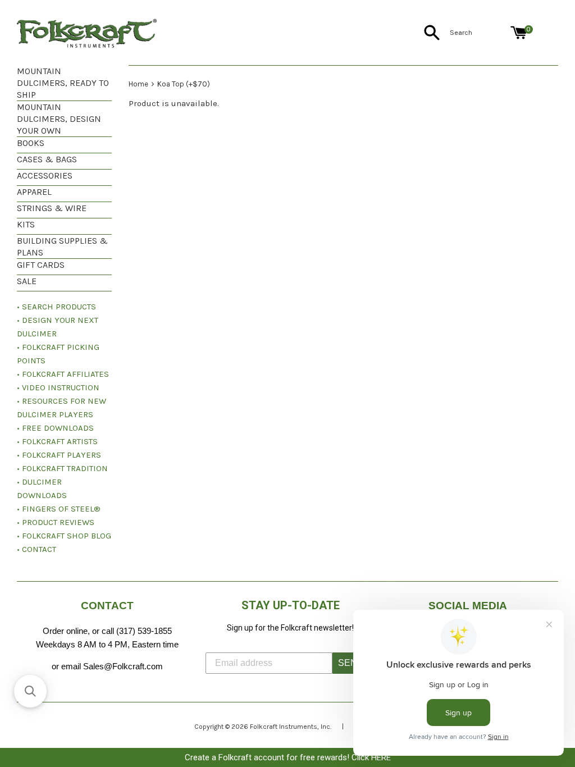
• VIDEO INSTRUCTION (58, 387)
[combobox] (477, 32)
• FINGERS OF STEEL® (59, 509)
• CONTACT (36, 549)
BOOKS (30, 143)
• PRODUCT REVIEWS (55, 522)
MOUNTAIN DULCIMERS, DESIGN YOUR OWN (59, 119)
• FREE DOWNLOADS (55, 428)
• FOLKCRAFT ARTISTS (57, 441)
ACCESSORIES (44, 175)
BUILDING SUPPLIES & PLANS (62, 246)
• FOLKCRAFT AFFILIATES (63, 374)
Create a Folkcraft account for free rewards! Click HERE (288, 757)
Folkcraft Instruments (283, 727)
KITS (26, 224)
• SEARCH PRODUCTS (56, 307)
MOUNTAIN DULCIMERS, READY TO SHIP (63, 83)
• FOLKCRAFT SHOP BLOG (64, 536)
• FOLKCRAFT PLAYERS (59, 455)
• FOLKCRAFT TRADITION (62, 468)
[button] (30, 691)
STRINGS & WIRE (51, 208)
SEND (351, 663)
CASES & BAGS (47, 159)
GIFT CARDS (41, 264)
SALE (26, 281)
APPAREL (34, 191)
